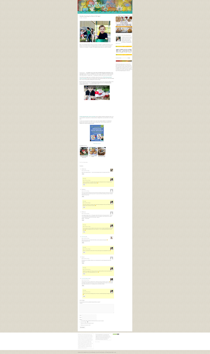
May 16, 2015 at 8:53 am (86, 269)
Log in (115, 352)
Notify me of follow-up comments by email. (87, 323)
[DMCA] (116, 334)
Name (81, 315)
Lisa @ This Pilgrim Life (85, 278)
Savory (84, 162)
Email (81, 317)
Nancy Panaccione (102, 352)
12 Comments (85, 17)
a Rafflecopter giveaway (97, 143)
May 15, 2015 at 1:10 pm (86, 226)
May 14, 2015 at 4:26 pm (86, 180)
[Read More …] (119, 43)
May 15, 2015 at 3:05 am (85, 213)
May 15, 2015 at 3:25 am (85, 238)
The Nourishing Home (105, 7)
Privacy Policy (97, 341)
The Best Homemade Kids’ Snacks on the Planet (88, 116)
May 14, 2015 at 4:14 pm (85, 170)
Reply (84, 184)
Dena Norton (84, 236)
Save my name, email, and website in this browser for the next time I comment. (92, 320)
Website (81, 319)
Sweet (87, 162)
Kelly (83, 178)
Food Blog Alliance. (84, 347)
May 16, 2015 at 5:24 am (85, 258)
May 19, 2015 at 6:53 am (86, 291)
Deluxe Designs (111, 352)
